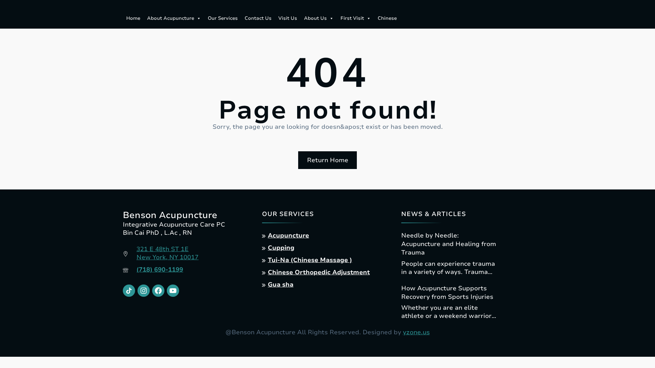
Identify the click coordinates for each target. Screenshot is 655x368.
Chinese (387, 18)
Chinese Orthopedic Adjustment (319, 272)
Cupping (281, 248)
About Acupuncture (170, 18)
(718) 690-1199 (159, 269)
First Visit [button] (352, 18)
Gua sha (280, 284)
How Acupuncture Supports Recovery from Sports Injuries (447, 292)
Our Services (223, 18)
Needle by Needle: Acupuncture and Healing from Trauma (448, 244)
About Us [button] (315, 18)
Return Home (327, 160)
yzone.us (416, 332)
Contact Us (258, 18)
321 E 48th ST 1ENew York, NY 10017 (167, 253)
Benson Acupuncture (170, 215)
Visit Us (287, 18)
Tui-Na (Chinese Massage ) (310, 260)
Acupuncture (288, 235)
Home (133, 18)
